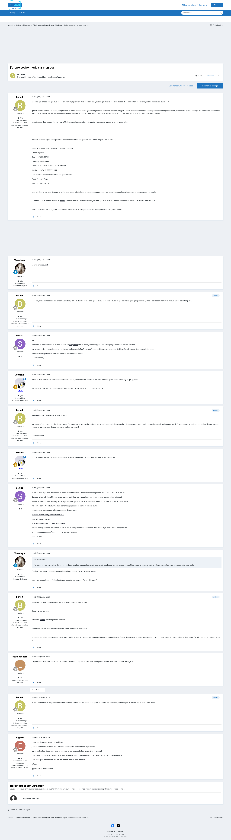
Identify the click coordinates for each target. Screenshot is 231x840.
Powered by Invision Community (115, 836)
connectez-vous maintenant (88, 789)
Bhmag (12, 13)
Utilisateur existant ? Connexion (195, 5)
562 (21, 118)
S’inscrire (217, 5)
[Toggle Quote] (35, 559)
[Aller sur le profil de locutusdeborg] (20, 665)
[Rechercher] (220, 13)
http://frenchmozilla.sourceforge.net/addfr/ (49, 523)
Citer (39, 217)
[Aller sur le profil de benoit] (12, 75)
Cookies (120, 831)
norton (62, 201)
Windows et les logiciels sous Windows (49, 77)
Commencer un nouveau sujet (181, 86)
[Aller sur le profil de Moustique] (20, 268)
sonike (19, 335)
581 (20, 678)
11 (21, 356)
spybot (45, 265)
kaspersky (73, 345)
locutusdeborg (20, 656)
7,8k (21, 396)
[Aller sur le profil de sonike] (20, 344)
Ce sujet (212, 13)
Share (199, 76)
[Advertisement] (51, 46)
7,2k (21, 281)
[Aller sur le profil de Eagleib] (20, 746)
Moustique (19, 260)
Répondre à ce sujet (210, 86)
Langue (110, 831)
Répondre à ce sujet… (32, 798)
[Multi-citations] (33, 217)
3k (21, 758)
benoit (23, 74)
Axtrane (19, 374)
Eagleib (20, 737)
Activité (22, 13)
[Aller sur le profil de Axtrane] (20, 383)
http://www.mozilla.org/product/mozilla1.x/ (48, 515)
